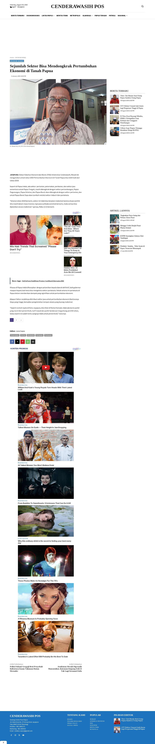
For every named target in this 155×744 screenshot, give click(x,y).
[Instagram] (15, 735)
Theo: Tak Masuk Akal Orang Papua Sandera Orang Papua (131, 97)
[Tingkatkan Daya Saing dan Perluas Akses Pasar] (114, 219)
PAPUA (23, 335)
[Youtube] (23, 735)
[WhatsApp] (28, 341)
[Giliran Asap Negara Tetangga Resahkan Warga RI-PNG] (114, 131)
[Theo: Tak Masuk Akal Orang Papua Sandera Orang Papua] (114, 99)
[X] (17, 341)
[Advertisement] (77, 35)
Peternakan (15, 335)
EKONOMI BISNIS (20, 58)
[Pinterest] (22, 341)
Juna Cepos (20, 331)
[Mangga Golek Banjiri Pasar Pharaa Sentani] (114, 229)
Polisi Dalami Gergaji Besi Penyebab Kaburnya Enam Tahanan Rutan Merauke (26, 669)
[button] (142, 6)
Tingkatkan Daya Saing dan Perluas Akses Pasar (130, 216)
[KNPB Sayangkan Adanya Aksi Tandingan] (114, 239)
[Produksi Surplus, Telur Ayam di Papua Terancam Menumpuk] (114, 249)
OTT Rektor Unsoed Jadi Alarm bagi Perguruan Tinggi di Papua (133, 728)
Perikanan (48, 335)
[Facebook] (12, 341)
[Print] (33, 341)
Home (12, 58)
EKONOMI (31, 335)
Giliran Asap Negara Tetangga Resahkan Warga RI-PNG (131, 129)
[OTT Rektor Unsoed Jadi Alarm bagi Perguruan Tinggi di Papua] (114, 109)
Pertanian (39, 335)
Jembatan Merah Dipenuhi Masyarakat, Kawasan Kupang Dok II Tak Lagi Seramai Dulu (65, 669)
